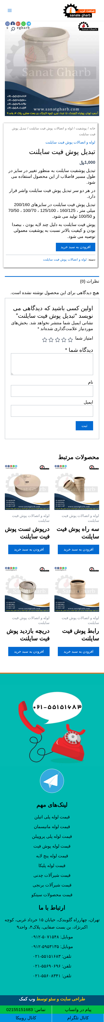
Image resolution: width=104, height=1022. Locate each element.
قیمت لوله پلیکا (52, 865)
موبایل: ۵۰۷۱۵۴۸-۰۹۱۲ (52, 936)
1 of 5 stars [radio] (70, 340)
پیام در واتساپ (78, 1009)
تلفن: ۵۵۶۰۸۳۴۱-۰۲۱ (52, 975)
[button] (12, 29)
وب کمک (27, 998)
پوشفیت (81, 128)
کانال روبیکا (26, 1017)
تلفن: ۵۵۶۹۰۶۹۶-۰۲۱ (52, 966)
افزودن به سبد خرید (75, 247)
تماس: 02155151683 (25, 1009)
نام (90, 382)
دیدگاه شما (79, 350)
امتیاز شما (84, 338)
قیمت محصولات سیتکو (52, 894)
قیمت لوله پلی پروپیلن (52, 836)
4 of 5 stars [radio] (51, 340)
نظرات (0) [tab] (89, 281)
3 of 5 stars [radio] (57, 340)
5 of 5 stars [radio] (44, 340)
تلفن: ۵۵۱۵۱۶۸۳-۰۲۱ (52, 956)
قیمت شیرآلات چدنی (52, 875)
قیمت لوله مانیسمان (52, 826)
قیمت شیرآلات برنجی (52, 885)
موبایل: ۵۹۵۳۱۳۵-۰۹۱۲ (52, 946)
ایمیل (88, 402)
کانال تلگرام (78, 1017)
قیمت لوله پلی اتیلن (52, 816)
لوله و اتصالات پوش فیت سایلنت (51, 128)
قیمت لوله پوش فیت (52, 846)
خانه (92, 128)
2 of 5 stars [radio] (64, 340)
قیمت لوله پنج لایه (52, 855)
